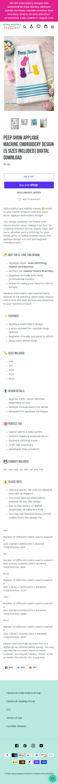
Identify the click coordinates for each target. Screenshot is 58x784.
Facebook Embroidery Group (23, 693)
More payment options (29, 192)
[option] (15, 123)
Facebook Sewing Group (20, 701)
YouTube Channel (16, 726)
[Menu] (52, 26)
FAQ (8, 709)
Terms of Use (14, 718)
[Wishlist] (38, 27)
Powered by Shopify (44, 774)
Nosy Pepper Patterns (22, 774)
